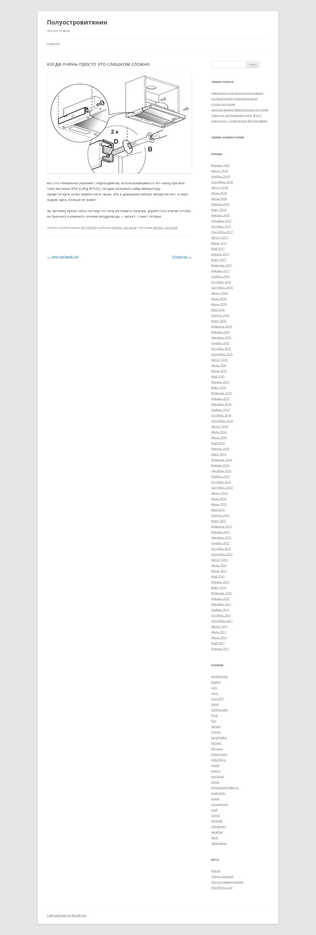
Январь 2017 (220, 271)
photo (215, 782)
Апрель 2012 (220, 582)
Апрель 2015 (220, 382)
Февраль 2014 (221, 460)
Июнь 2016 (219, 304)
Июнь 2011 (219, 637)
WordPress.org (221, 887)
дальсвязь (219, 843)
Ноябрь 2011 (220, 610)
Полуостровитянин (77, 22)
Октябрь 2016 (221, 282)
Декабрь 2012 (221, 537)
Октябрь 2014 (221, 415)
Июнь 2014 (219, 437)
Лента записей (222, 876)
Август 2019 (219, 171)
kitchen (117, 227)
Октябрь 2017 (221, 226)
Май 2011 (218, 643)
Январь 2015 (220, 399)
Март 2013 (218, 521)
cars (214, 687)
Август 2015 (219, 360)
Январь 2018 (220, 215)
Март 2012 (218, 587)
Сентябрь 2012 (222, 554)
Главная (53, 44)
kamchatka (219, 737)
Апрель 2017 (220, 254)
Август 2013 (219, 493)
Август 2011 (219, 626)
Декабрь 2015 (221, 337)
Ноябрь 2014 (220, 410)
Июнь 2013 (219, 504)
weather (217, 832)
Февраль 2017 (221, 265)
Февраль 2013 (221, 526)
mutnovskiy (219, 754)
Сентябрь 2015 (222, 354)
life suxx (217, 749)
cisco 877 (217, 699)
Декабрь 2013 (221, 471)
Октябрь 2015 (221, 349)
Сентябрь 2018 (222, 182)
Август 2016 (219, 293)
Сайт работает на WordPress (66, 915)
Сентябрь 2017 (222, 232)
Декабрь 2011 (221, 604)
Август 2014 (219, 426)
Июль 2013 (218, 499)
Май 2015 (218, 376)
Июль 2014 (218, 432)
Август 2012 (219, 560)
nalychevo (218, 760)
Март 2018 (218, 210)
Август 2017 (219, 237)
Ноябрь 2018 (220, 176)
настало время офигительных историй (239, 110)
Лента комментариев (227, 882)
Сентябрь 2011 (222, 621)
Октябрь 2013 (221, 482)
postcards (218, 793)
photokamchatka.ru (225, 787)
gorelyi (216, 726)
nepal (215, 765)
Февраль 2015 (221, 393)
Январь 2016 (220, 332)
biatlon (216, 682)
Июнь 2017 (219, 243)
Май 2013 (218, 510)
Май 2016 (218, 310)
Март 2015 (218, 387)
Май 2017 (218, 249)
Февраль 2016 (221, 326)
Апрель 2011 (220, 649)
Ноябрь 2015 (220, 343)
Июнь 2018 (219, 199)
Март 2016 (218, 321)
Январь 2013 (220, 532)
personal (130, 227)
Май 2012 (218, 576)
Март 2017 (218, 260)
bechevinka (219, 676)
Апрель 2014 (220, 449)
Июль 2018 (218, 193)
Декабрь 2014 (221, 404)
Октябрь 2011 (221, 615)
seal (214, 810)
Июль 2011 (218, 632)
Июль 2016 (218, 299)
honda (215, 732)
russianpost (219, 804)
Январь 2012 (220, 599)
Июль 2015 (218, 365)
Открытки (182, 256)
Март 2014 (218, 454)
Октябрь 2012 (221, 549)
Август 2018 (219, 187)
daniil (215, 704)
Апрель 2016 (220, 315)
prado (215, 799)
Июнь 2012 (219, 571)
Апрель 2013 (220, 515)
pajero (215, 771)
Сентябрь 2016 (222, 287)
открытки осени (223, 104)
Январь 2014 (220, 465)
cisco (214, 693)
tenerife (217, 821)
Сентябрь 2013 (222, 487)
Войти (215, 871)
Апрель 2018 (220, 204)
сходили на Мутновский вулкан (234, 99)
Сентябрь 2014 (222, 421)
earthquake (219, 710)
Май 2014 (218, 443)
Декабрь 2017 (221, 221)
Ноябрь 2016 (220, 276)
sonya (215, 815)
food (214, 715)
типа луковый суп (63, 256)
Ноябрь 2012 (220, 543)
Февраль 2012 (221, 593)
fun (213, 721)
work (214, 837)
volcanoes (218, 826)
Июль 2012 (218, 565)
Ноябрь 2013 (220, 476)
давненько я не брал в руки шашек (237, 93)
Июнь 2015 (219, 371)
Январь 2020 (220, 165)
